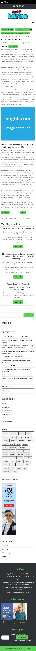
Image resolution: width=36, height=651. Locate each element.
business (4, 403)
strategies (20, 464)
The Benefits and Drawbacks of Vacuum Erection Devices (16, 361)
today (12, 468)
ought (5, 454)
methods (19, 451)
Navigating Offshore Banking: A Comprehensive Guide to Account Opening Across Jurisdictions (17, 346)
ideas (4, 447)
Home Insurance (6, 414)
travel (29, 218)
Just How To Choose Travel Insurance (18, 228)
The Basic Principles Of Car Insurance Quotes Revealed (18, 378)
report (20, 458)
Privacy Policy (6, 553)
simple (27, 461)
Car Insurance (6, 407)
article (21, 433)
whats (14, 471)
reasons (13, 458)
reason (5, 458)
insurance (14, 218)
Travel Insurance (20, 29)
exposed (30, 440)
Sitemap (4, 556)
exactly (5, 440)
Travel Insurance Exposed (18, 284)
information (13, 447)
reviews (5, 461)
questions (20, 454)
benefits (5, 437)
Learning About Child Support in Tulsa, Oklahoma (16, 336)
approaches (13, 433)
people (12, 454)
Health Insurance (7, 410)
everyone (27, 437)
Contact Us (5, 545)
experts (13, 440)
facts (4, 444)
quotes (28, 454)
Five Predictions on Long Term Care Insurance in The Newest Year (17, 370)
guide (18, 444)
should (20, 461)
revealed (27, 458)
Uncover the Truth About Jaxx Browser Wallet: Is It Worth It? (17, 341)
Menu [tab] (6, 2)
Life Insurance (6, 418)
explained (21, 440)
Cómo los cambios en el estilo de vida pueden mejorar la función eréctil (18, 352)
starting (5, 464)
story (12, 464)
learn (12, 451)
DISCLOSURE (6, 549)
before (5, 218)
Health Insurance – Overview (10, 374)
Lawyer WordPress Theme (13, 648)
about (5, 433)
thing (27, 464)
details (20, 437)
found (11, 444)
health (25, 444)
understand (6, 471)
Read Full (19, 247)
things (22, 218)
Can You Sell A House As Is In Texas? (12, 356)
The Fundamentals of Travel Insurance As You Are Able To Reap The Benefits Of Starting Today (18, 256)
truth (25, 468)
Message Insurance (7, 29)
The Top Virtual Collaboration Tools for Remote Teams (18, 365)
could (13, 437)
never (27, 451)
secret (13, 461)
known (5, 451)
